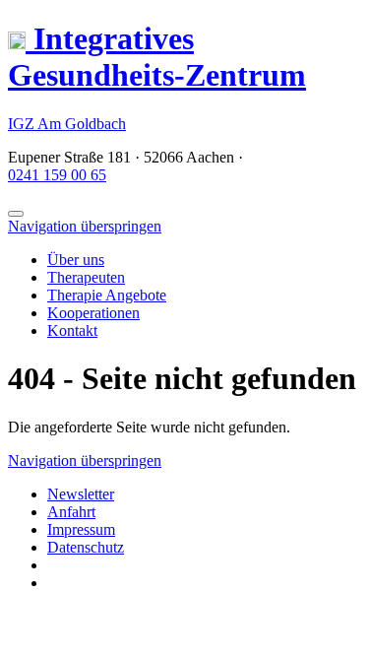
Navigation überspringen (84, 226)
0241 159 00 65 (57, 174)
